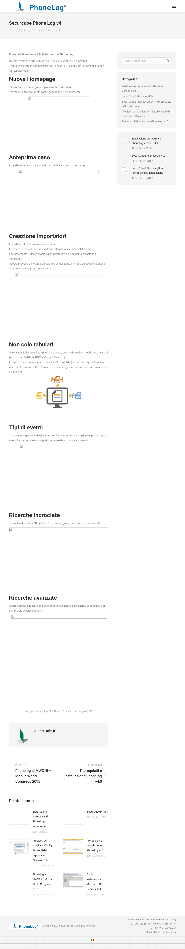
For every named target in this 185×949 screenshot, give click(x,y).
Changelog (42, 711)
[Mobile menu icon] (174, 6)
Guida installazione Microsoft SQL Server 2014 (95, 882)
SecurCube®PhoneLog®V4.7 (104, 811)
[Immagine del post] (19, 817)
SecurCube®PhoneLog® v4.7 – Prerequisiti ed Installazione (146, 104)
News (57, 711)
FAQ (51, 711)
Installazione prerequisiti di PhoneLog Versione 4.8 (40, 819)
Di (67, 711)
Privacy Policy (169, 932)
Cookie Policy (153, 932)
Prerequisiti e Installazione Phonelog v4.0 (95, 845)
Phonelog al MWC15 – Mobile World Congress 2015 (43, 882)
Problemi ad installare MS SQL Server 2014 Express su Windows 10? (43, 850)
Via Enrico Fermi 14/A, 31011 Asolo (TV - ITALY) (151, 919)
